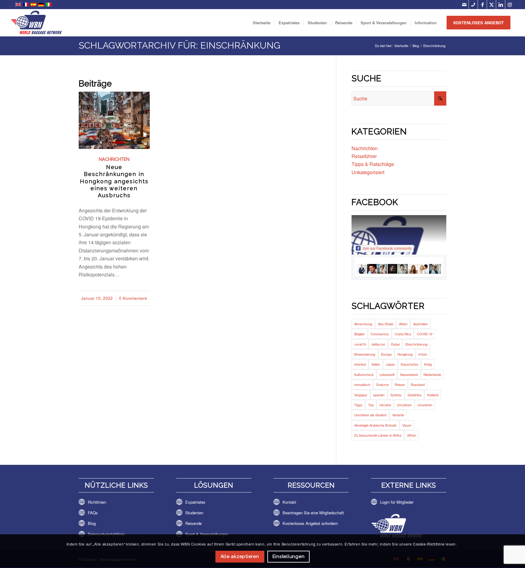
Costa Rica (403, 333)
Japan (390, 364)
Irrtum (422, 354)
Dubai (395, 344)
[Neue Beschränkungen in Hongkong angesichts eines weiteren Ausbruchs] (114, 120)
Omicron (382, 384)
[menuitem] (261, 22)
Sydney (396, 394)
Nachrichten (114, 159)
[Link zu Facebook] (482, 4)
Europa (386, 354)
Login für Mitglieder (396, 502)
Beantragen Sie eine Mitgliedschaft (313, 513)
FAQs (93, 513)
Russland (418, 384)
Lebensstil (386, 374)
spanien (379, 394)
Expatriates (195, 502)
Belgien (359, 333)
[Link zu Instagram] (509, 4)
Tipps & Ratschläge (373, 164)
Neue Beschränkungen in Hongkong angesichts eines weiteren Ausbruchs (114, 181)
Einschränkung (416, 344)
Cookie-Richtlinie (428, 543)
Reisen (400, 384)
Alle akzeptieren (240, 556)
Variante (398, 414)
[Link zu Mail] (464, 4)
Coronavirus (380, 333)
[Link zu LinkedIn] (500, 4)
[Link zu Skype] (473, 4)
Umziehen (404, 404)
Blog (92, 523)
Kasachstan (409, 364)
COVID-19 (424, 333)
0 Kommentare (133, 298)
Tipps (358, 404)
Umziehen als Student (370, 414)
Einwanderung (364, 354)
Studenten (194, 513)
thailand (432, 394)
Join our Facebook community (387, 248)
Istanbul (360, 364)
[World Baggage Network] (36, 22)
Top (371, 404)
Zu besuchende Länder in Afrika (377, 435)
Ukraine (385, 404)
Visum (406, 425)
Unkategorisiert (368, 172)
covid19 (360, 344)
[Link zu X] (491, 4)
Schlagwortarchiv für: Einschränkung (179, 45)
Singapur (360, 394)
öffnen (411, 435)
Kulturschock (364, 374)
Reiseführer (364, 156)
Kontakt (289, 502)
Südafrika (414, 394)
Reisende (193, 523)
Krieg (428, 364)
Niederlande (432, 374)
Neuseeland (409, 374)
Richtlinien (97, 502)
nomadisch (362, 384)
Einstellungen (289, 556)
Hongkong (405, 354)
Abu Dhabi (385, 323)
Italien (376, 364)
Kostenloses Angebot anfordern (310, 523)
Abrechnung (363, 323)
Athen (403, 323)
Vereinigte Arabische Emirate (375, 425)
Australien (420, 323)
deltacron (378, 344)
